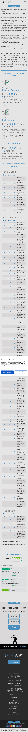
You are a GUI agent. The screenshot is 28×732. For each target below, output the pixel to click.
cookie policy (21, 365)
